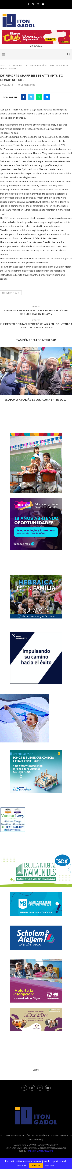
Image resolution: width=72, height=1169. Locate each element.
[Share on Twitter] (31, 97)
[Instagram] (38, 4)
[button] (3, 377)
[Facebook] (28, 4)
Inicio (2, 65)
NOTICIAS (18, 65)
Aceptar (35, 1165)
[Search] (68, 54)
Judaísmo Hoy (36, 1139)
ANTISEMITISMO (59, 1135)
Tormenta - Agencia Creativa (40, 1150)
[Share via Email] (47, 97)
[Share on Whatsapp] (39, 97)
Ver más (50, 1165)
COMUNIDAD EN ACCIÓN (17, 1135)
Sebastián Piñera (10, 292)
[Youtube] (43, 4)
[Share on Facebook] (23, 97)
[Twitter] (33, 4)
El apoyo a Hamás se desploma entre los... (36, 400)
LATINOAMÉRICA (40, 1135)
